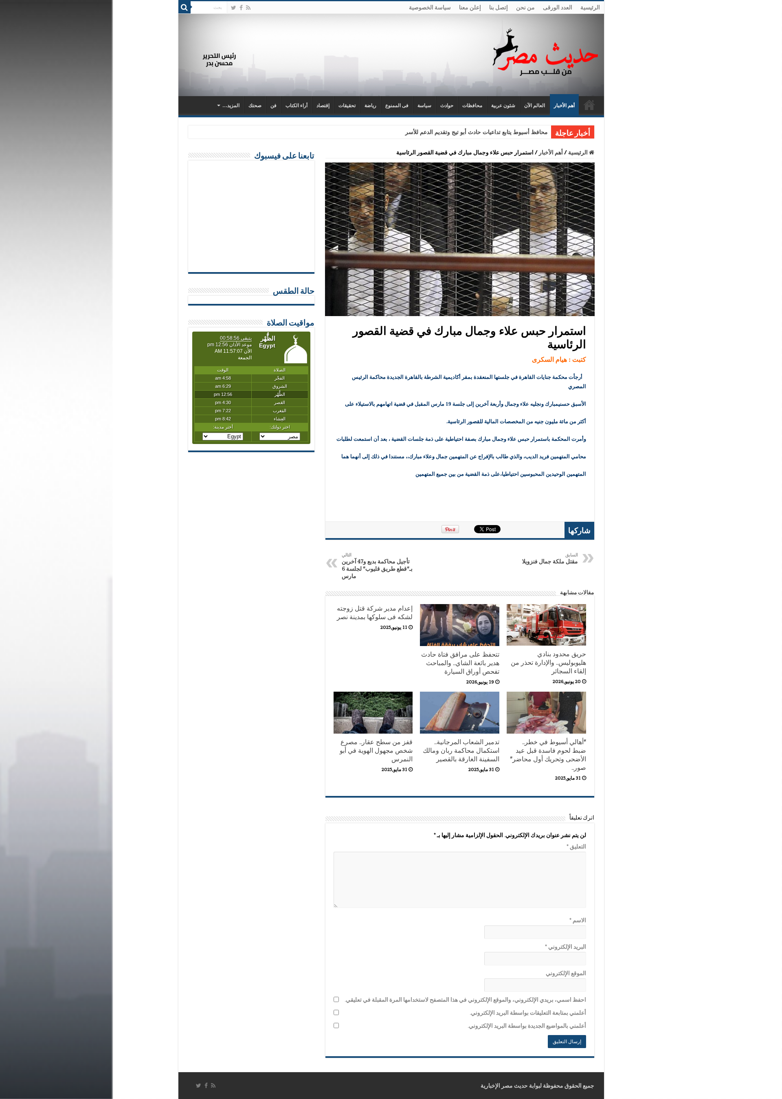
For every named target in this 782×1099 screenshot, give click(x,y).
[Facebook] (241, 8)
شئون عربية (503, 105)
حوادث (446, 105)
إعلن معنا (470, 7)
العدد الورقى (557, 7)
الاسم (577, 920)
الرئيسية (590, 7)
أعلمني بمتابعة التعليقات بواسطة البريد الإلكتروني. (528, 1012)
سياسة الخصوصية (430, 7)
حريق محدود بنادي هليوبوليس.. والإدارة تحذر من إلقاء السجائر (548, 662)
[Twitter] (233, 8)
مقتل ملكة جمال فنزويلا (550, 558)
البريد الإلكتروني (565, 946)
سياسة (424, 105)
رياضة (370, 105)
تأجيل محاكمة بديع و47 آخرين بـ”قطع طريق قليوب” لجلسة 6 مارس (377, 566)
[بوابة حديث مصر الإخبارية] (545, 50)
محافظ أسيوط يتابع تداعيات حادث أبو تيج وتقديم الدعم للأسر (476, 132)
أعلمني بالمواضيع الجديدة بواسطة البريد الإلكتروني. (527, 1025)
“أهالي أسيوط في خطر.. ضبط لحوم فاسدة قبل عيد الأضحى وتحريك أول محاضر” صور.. (548, 755)
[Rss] (248, 8)
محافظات (472, 105)
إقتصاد (322, 105)
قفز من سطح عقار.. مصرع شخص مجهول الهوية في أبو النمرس (376, 750)
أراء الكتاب (297, 105)
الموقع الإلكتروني (566, 973)
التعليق (576, 846)
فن (273, 105)
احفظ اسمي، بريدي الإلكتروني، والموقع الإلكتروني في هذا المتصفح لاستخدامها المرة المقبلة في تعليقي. (465, 999)
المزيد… (230, 105)
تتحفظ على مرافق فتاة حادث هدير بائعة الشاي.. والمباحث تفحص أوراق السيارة (460, 663)
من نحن (525, 7)
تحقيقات (347, 105)
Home (589, 104)
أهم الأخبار (564, 105)
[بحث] (184, 7)
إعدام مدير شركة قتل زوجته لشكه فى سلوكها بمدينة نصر (375, 612)
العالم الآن (534, 105)
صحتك (254, 105)
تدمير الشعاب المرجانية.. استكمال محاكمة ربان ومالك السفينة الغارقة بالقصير (461, 750)
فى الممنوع (397, 105)
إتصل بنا (498, 7)
